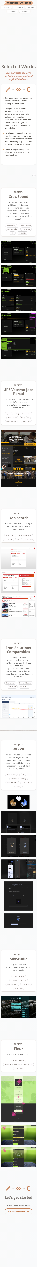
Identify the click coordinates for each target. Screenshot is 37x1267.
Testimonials (12, 11)
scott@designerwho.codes (18, 1211)
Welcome (6, 7)
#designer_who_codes (19, 2)
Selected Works (18, 7)
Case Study (31, 7)
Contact (24, 11)
